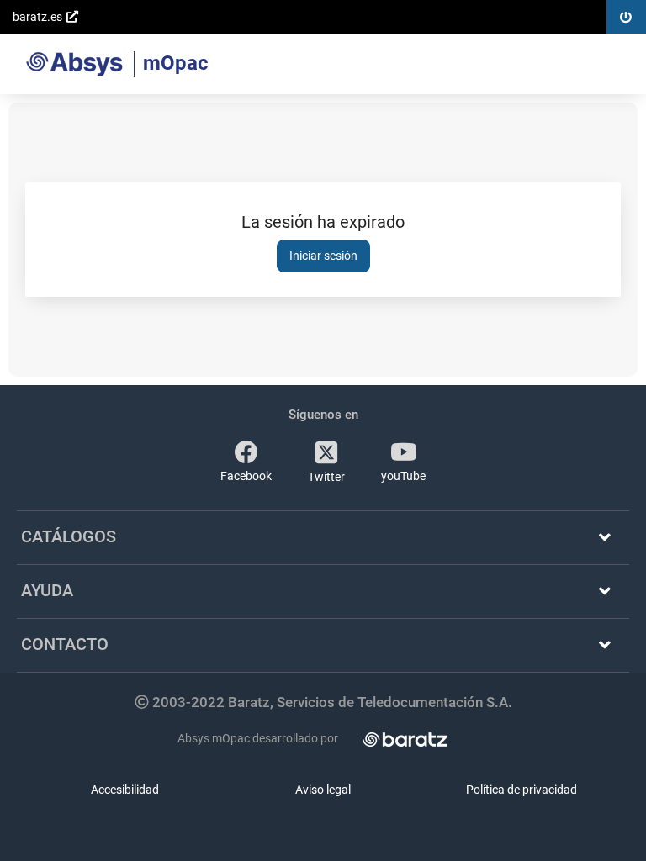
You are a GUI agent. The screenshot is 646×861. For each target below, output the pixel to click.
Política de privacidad (521, 789)
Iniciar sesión (323, 255)
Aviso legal (323, 789)
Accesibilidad (125, 789)
